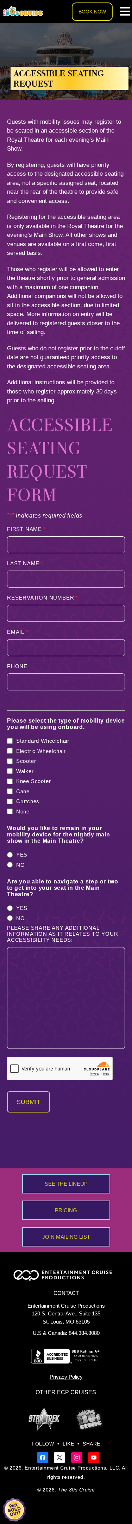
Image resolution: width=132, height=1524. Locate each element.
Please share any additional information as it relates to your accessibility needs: (62, 934)
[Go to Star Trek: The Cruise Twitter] (60, 1457)
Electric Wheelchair (41, 751)
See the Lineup (66, 1184)
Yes (21, 855)
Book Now (92, 11)
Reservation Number (42, 598)
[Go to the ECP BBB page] (66, 1360)
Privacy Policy (66, 1377)
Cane (23, 791)
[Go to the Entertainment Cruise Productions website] (66, 1278)
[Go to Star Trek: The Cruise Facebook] (43, 1457)
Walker (25, 771)
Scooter (26, 761)
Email (17, 632)
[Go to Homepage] (23, 12)
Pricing (66, 1210)
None (23, 811)
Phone (17, 666)
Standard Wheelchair (42, 741)
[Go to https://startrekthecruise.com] (44, 1419)
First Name (26, 529)
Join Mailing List (66, 1237)
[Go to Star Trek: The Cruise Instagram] (77, 1457)
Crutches (27, 801)
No (20, 865)
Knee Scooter (33, 781)
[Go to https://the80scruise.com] (89, 1419)
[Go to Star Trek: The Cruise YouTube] (93, 1457)
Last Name (25, 563)
